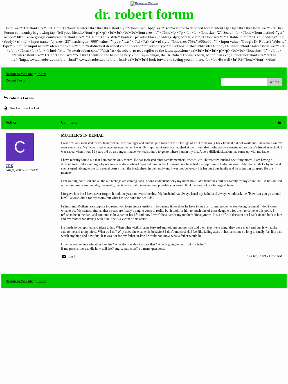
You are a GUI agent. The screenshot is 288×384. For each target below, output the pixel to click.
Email (71, 256)
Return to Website (19, 74)
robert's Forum (21, 98)
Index (41, 74)
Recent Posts (15, 80)
